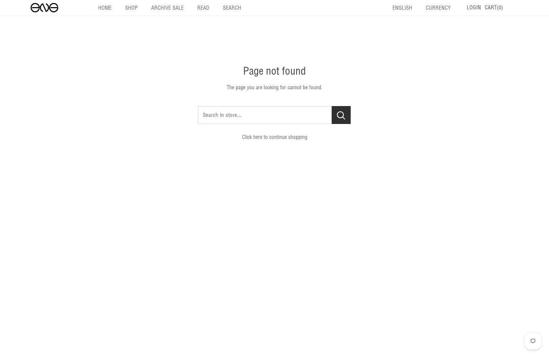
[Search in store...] (341, 115)
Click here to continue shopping (274, 137)
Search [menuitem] (232, 7)
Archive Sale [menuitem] (167, 7)
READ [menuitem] (203, 7)
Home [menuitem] (105, 7)
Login (474, 7)
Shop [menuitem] (131, 7)
